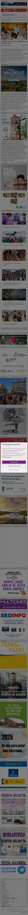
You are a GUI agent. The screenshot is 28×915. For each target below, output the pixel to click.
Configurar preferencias (14, 466)
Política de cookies (6, 457)
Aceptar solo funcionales (14, 469)
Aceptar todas (14, 462)
